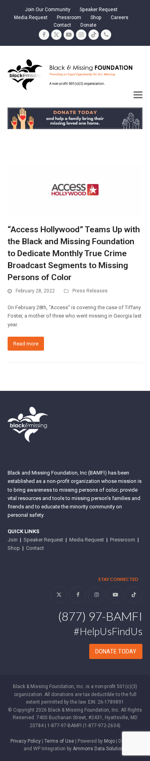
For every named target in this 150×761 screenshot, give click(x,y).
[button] (138, 95)
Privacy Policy (25, 741)
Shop (14, 548)
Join (13, 540)
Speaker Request (43, 540)
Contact (35, 548)
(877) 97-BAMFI (100, 616)
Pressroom (122, 540)
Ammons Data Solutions (100, 748)
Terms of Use (59, 741)
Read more (25, 344)
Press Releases (90, 291)
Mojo (109, 741)
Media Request (86, 540)
